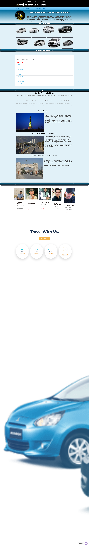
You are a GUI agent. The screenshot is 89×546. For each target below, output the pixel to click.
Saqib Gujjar (31, 203)
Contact (27, 8)
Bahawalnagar (21, 71)
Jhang (19, 79)
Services (32, 8)
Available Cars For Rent (40, 8)
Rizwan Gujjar (58, 204)
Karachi (19, 74)
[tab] (44, 57)
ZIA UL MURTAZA (45, 203)
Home (17, 8)
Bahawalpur (20, 69)
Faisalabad (20, 76)
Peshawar (20, 67)
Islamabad (20, 56)
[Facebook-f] (28, 209)
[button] (44, 238)
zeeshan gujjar (70, 205)
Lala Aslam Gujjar (19, 203)
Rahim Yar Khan (21, 81)
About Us (22, 8)
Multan (19, 64)
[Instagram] (43, 208)
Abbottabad (20, 83)
